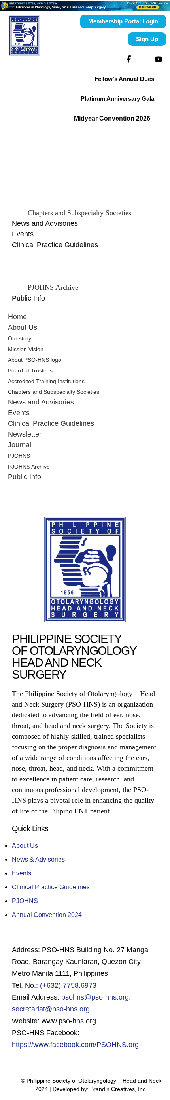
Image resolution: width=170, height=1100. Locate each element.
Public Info (28, 298)
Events (23, 234)
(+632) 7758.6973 (68, 985)
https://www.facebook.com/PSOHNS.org (75, 1045)
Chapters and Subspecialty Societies (79, 213)
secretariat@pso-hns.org (51, 1009)
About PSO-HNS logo (34, 360)
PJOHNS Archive (53, 287)
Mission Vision (25, 349)
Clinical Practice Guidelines (55, 245)
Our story (19, 338)
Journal (19, 445)
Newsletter (25, 434)
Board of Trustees (30, 370)
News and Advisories (45, 223)
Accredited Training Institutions (46, 381)
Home (17, 317)
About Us (22, 327)
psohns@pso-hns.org (95, 997)
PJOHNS (19, 456)
